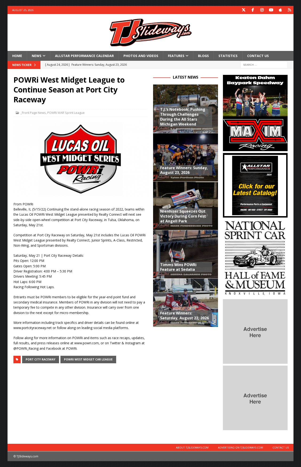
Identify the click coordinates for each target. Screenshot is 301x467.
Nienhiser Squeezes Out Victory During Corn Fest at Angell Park (183, 216)
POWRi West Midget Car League (88, 359)
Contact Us (258, 56)
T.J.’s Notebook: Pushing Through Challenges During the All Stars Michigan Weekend (182, 116)
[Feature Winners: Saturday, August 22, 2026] (185, 302)
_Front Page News (33, 113)
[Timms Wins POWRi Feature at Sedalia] (185, 254)
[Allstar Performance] (255, 215)
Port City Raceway (40, 359)
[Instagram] (262, 10)
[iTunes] (280, 10)
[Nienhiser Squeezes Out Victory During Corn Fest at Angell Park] (185, 205)
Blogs (203, 56)
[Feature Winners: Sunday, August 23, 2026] (185, 157)
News (36, 56)
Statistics (228, 56)
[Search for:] (264, 64)
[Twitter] (243, 10)
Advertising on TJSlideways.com (240, 447)
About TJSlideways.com (192, 447)
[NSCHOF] (255, 294)
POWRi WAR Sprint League (66, 113)
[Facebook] (253, 10)
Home (17, 56)
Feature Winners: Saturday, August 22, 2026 (184, 315)
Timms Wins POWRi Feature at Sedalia (178, 267)
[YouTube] (271, 10)
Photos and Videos (140, 56)
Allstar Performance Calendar (84, 56)
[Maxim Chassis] (255, 148)
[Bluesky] (289, 10)
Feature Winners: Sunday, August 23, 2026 (184, 170)
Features (176, 56)
